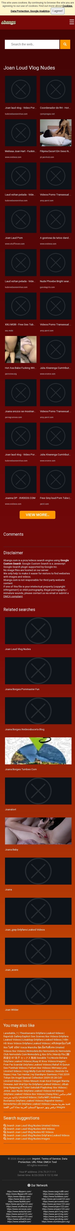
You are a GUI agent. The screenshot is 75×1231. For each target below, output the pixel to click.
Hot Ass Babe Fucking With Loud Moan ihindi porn (33, 368)
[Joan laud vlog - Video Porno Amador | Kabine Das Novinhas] (21, 102)
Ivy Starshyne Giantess (44, 1074)
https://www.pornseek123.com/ (56, 1199)
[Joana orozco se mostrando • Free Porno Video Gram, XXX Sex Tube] (21, 405)
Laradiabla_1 (10, 1033)
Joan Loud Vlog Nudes (18, 649)
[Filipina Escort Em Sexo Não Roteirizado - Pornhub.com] (56, 145)
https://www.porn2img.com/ (55, 1214)
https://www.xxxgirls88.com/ (56, 1191)
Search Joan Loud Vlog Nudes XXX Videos (30, 1128)
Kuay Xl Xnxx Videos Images (49, 1061)
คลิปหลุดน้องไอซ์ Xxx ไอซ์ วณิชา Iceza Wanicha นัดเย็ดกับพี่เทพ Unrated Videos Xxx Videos (37, 1047)
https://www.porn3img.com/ (55, 1216)
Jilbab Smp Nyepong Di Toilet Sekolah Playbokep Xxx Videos (35, 1086)
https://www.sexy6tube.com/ (56, 1194)
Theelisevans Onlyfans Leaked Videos (41, 1033)
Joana (8, 889)
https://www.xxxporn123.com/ (19, 1216)
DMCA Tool (50, 1162)
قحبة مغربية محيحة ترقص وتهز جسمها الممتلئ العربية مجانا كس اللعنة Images (36, 1105)
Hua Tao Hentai (20, 1074)
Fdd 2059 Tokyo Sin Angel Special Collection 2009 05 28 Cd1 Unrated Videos (36, 1078)
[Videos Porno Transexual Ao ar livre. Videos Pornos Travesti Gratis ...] (56, 188)
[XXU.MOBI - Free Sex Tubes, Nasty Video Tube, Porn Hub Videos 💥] (21, 318)
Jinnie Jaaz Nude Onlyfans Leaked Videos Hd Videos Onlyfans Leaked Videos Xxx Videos (33, 1092)
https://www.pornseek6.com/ (56, 1201)
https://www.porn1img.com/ (55, 1211)
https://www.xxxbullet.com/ (19, 1211)
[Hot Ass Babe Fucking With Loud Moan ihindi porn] (21, 362)
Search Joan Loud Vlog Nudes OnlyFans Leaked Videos (37, 1135)
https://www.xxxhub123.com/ (19, 1214)
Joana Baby (11, 849)
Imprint (36, 1158)
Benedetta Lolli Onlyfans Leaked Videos (26, 1104)
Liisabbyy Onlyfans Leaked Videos (41, 1039)
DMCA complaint (13, 596)
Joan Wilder (11, 1009)
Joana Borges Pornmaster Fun (22, 689)
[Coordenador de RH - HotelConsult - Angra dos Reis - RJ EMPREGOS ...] (56, 102)
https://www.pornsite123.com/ (19, 1204)
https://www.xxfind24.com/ (19, 1219)
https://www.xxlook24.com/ (19, 1221)
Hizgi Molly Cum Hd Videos (38, 1071)
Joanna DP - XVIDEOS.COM (20, 498)
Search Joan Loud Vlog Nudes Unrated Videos (32, 1125)
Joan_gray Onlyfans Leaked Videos (25, 929)
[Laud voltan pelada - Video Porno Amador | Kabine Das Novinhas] (21, 188)
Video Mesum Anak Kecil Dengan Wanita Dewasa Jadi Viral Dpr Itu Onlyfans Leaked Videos (36, 1082)
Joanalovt (10, 809)
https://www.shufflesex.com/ (19, 1206)
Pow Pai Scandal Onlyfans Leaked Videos (27, 1064)
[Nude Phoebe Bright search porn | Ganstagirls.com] (56, 275)
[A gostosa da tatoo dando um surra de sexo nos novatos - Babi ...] (56, 232)
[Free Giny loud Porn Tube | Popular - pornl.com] (56, 492)
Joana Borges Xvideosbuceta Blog (24, 729)
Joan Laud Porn (14, 237)
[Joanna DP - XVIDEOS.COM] (21, 492)
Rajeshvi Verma (53, 1100)
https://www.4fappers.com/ (19, 1191)
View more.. (37, 515)
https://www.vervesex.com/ (19, 1209)
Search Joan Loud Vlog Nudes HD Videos (29, 1132)
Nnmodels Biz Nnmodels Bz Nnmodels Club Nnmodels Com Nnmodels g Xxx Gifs (37, 1052)
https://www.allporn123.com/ (56, 1206)
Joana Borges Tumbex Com (21, 769)
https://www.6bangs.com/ (19, 1196)
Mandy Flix (59, 1054)
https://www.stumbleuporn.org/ (56, 1221)
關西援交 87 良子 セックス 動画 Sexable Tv (36, 1056)
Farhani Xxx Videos (39, 1067)
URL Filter (37, 1162)
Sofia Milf (43, 1097)
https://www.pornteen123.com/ (56, 1204)
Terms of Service (51, 1158)
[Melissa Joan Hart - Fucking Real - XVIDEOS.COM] (21, 145)
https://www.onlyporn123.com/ (56, 1209)
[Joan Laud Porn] (21, 232)
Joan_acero (11, 969)
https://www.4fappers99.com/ (19, 1194)
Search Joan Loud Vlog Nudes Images (28, 1138)
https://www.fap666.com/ (19, 1201)
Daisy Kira (51, 1094)
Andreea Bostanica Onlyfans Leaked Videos (31, 1099)
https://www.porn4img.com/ (55, 1219)
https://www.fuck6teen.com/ (55, 1196)
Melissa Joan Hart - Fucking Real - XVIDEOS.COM (32, 151)
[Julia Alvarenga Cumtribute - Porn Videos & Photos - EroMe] (56, 362)
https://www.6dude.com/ (19, 1199)
